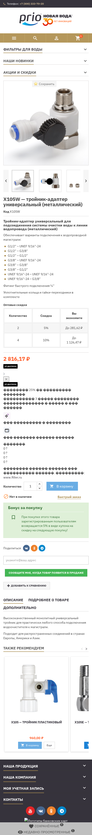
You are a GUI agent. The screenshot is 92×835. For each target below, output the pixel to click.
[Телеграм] (42, 548)
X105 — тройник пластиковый (36, 722)
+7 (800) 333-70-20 (32, 3)
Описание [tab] (13, 600)
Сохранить (46, 84)
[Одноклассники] (34, 548)
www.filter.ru (12, 477)
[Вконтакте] (26, 548)
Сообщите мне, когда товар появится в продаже (46, 572)
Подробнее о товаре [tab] (48, 600)
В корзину (61, 486)
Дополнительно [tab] (19, 607)
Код (6, 212)
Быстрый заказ (69, 497)
